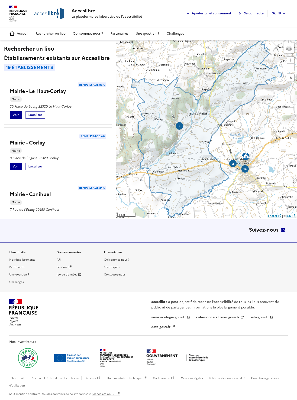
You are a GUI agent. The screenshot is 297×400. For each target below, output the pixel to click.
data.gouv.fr (161, 327)
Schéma (62, 267)
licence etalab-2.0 (103, 394)
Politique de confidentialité (227, 378)
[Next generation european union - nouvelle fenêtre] (72, 358)
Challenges (175, 33)
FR (279, 13)
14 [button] (245, 169)
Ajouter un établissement (211, 13)
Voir (17, 115)
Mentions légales (192, 378)
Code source (161, 378)
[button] (289, 48)
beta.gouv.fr (259, 317)
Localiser (36, 115)
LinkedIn (283, 230)
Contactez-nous (114, 274)
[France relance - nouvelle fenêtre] (27, 358)
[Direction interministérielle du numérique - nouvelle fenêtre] (178, 358)
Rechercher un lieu (50, 33)
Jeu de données (67, 274)
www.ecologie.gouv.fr (168, 317)
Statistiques (111, 267)
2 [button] (233, 163)
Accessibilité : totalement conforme (56, 378)
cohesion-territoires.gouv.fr (217, 317)
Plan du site (18, 378)
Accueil (22, 33)
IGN (288, 216)
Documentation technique (124, 378)
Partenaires (119, 33)
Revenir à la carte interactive (152, 46)
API (59, 260)
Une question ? (147, 33)
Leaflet (272, 216)
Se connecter (254, 13)
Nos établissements (22, 260)
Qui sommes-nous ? (88, 33)
